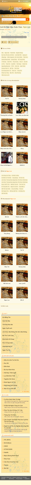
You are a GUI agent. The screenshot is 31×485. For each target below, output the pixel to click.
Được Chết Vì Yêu (6, 184)
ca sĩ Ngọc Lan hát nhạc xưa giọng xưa (6, 132)
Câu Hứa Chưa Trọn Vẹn (11, 462)
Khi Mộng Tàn (22, 191)
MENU (5, 1)
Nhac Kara (7, 458)
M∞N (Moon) (7, 443)
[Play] (2, 32)
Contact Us (27, 478)
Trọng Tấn (19, 70)
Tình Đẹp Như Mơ (7, 324)
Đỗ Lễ (22, 300)
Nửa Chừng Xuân (7, 343)
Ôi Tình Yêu (21, 177)
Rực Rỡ (6, 363)
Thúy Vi (21, 61)
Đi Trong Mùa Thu (5, 186)
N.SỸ (19, 16)
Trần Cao (14, 70)
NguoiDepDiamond (6, 66)
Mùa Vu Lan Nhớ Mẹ (10, 388)
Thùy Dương (15, 61)
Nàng (22, 148)
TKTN (12, 66)
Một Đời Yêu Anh (14, 184)
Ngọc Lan (26, 27)
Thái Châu (16, 68)
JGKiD (6, 446)
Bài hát (7, 216)
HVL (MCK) (7, 439)
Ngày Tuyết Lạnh (7, 328)
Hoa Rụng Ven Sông (6, 175)
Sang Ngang (15, 177)
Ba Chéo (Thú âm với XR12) (8, 55)
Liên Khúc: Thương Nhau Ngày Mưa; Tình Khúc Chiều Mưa (14, 180)
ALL (4, 16)
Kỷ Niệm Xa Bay (15, 175)
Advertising (11, 478)
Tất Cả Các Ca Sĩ (5, 75)
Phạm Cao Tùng (5, 72)
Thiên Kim (25, 57)
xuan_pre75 (22, 283)
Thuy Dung (7, 233)
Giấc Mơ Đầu (4, 193)
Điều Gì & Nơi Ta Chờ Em (11, 360)
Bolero (7, 250)
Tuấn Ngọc (19, 64)
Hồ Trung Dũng (21, 59)
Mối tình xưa (6, 283)
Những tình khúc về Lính (22, 233)
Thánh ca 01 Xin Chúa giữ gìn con (22, 216)
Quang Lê (25, 55)
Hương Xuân (22, 98)
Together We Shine (9, 379)
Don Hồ (25, 61)
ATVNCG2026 (8, 449)
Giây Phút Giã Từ (7, 346)
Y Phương (4, 61)
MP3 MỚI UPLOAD (9, 355)
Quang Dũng (14, 59)
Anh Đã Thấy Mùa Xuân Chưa (11, 27)
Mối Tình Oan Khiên (6, 188)
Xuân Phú (9, 61)
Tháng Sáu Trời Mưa (10, 415)
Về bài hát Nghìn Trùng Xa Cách (13, 405)
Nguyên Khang (19, 52)
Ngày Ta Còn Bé (14, 186)
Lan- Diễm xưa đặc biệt (22, 115)
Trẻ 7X (7, 98)
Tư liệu (6, 395)
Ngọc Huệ (7, 52)
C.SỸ (15, 16)
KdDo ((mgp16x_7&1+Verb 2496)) (14, 57)
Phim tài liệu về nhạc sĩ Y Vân (13, 410)
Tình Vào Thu (22, 184)
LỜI (11, 16)
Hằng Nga (4, 57)
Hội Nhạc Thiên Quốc (10, 372)
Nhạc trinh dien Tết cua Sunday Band (6, 148)
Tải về (4, 42)
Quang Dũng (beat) (6, 59)
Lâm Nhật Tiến (18, 55)
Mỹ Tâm (11, 68)
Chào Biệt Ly (21, 186)
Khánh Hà (24, 64)
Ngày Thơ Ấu (6, 350)
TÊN (8, 16)
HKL (3, 52)
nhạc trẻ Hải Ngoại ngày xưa (6, 165)
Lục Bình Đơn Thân (9, 376)
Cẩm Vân (17, 66)
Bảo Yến (12, 72)
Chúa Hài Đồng (14, 188)
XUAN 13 (22, 165)
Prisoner (21, 188)
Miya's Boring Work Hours (11, 455)
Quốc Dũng (7, 29)
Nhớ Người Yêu (5, 191)
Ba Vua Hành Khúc (9, 369)
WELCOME (24, 1)
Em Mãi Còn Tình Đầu (6, 177)
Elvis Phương (18, 72)
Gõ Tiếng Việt (6, 21)
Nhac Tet (7, 266)
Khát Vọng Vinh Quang (10, 385)
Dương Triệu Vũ (5, 68)
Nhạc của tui (22, 132)
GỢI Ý (5, 313)
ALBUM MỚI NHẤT (9, 435)
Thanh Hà (8, 64)
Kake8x (6, 452)
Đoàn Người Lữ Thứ (10, 382)
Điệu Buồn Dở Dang (8, 339)
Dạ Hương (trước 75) (6, 70)
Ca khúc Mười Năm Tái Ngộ (12, 399)
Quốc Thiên (22, 66)
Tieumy (6, 465)
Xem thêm (26, 391)
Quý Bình (13, 64)
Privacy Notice (19, 478)
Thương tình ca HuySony (6, 115)
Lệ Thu (3, 64)
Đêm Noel (7, 366)
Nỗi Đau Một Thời (13, 191)
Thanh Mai (12, 52)
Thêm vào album (14, 42)
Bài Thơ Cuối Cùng (8, 335)
